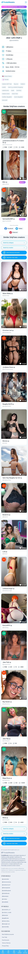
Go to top (25, 952)
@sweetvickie (5, 879)
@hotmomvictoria (6, 882)
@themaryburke (6, 887)
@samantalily (5, 926)
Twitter (20, 228)
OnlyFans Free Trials (12, 257)
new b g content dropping (15, 87)
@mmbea (4, 899)
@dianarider (5, 915)
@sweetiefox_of (6, 909)
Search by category (8, 242)
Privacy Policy (5, 945)
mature (23, 84)
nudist (4, 87)
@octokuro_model (6, 912)
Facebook (10, 228)
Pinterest (15, 232)
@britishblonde (5, 893)
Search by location (8, 247)
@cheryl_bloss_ (6, 921)
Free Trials (4, 937)
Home (3, 952)
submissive (5, 90)
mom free (15, 93)
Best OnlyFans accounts (8, 934)
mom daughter (18, 97)
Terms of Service (6, 943)
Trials (14, 952)
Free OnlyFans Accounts (13, 252)
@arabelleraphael (6, 890)
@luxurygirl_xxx (6, 924)
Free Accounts (5, 940)
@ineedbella (5, 902)
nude (12, 90)
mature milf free (7, 84)
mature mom (5, 93)
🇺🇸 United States (7, 76)
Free (8, 952)
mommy (18, 90)
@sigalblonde (5, 918)
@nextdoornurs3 (6, 884)
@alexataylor (5, 896)
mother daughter (7, 97)
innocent (4, 100)
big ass (16, 84)
